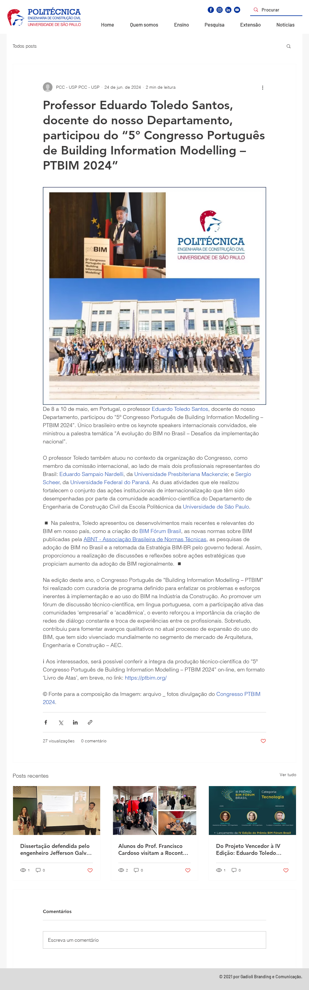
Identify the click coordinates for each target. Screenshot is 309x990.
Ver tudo (288, 774)
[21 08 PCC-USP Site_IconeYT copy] (237, 9)
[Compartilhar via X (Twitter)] (60, 722)
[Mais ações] (262, 87)
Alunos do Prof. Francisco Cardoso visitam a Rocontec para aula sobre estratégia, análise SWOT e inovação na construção (154, 849)
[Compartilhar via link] (90, 722)
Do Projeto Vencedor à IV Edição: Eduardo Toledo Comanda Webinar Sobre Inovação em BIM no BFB (248, 849)
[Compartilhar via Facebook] (46, 722)
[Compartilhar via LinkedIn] (75, 722)
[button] (288, 45)
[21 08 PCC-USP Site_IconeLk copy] (228, 9)
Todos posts (25, 46)
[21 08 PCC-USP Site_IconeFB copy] (210, 9)
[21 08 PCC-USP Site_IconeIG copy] (219, 9)
